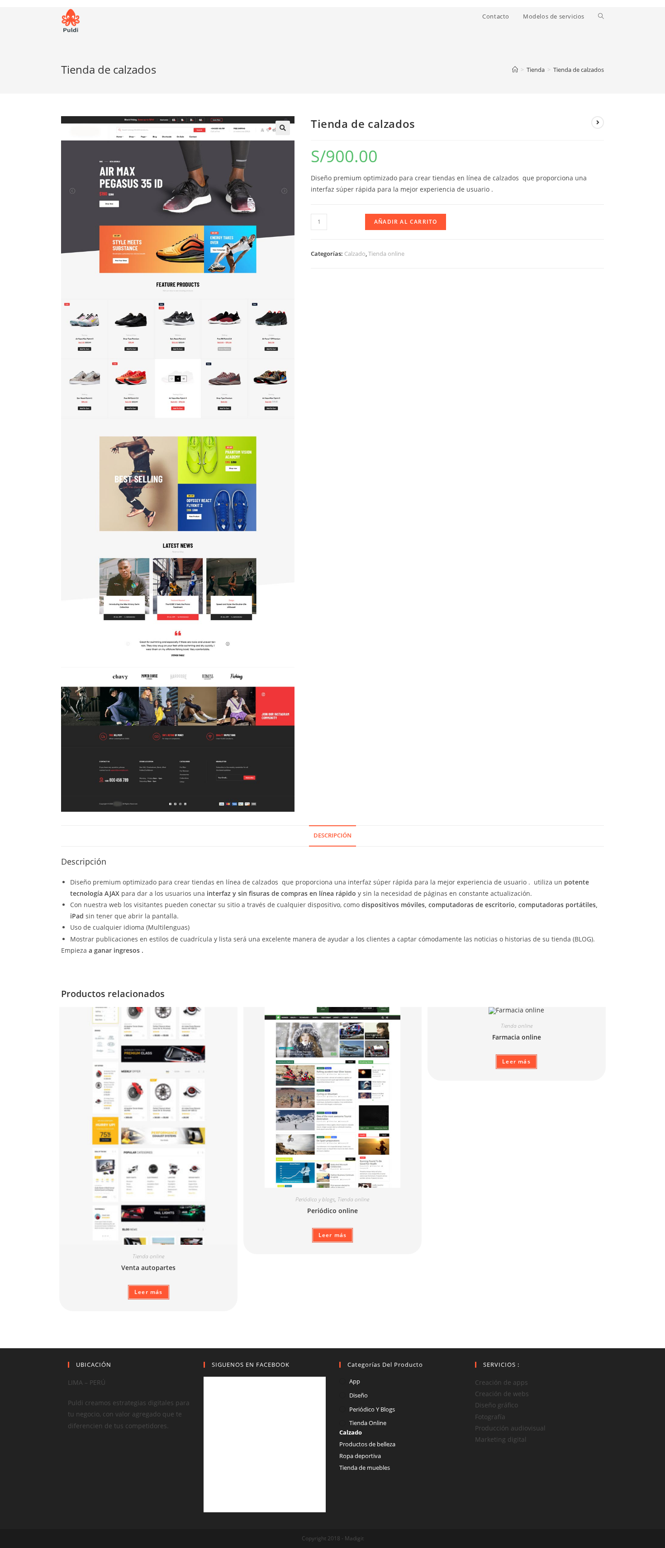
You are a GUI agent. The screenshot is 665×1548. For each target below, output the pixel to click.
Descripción (333, 835)
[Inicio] (515, 70)
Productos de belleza (367, 1444)
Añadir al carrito (405, 222)
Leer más (148, 1292)
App (354, 1381)
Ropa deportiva (360, 1456)
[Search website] (601, 16)
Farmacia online (516, 1037)
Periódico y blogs (315, 1199)
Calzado (355, 253)
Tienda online (386, 253)
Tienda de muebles (364, 1467)
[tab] (332, 836)
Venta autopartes (148, 1267)
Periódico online (332, 1210)
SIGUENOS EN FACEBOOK (251, 1364)
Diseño (358, 1395)
